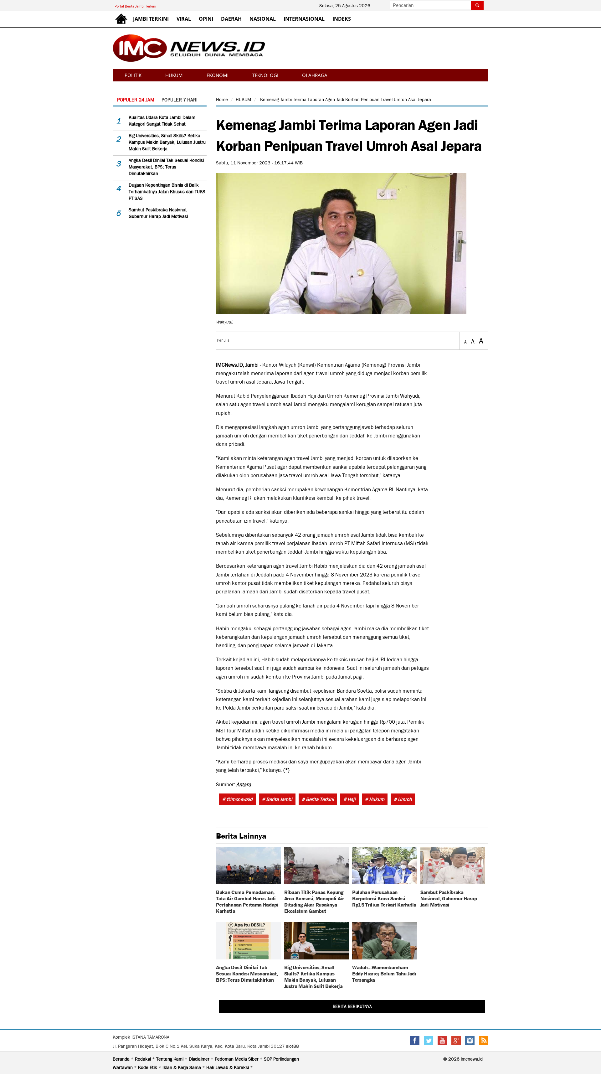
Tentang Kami (170, 1059)
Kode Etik (148, 1067)
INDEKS (341, 18)
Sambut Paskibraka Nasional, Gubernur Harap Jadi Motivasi (448, 897)
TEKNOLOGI (265, 75)
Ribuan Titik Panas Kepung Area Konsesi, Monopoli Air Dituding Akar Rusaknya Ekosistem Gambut (314, 901)
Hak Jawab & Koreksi (228, 1067)
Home (222, 99)
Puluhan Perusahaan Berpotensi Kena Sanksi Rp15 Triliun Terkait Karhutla (384, 897)
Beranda (122, 1059)
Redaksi (143, 1059)
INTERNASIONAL (304, 18)
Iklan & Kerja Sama (182, 1067)
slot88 (292, 1046)
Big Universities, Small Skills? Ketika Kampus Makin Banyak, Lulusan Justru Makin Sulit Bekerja (167, 142)
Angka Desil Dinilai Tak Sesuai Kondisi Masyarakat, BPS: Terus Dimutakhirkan (166, 167)
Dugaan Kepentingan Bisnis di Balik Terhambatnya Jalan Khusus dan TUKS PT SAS (167, 191)
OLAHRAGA (314, 75)
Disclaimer (200, 1059)
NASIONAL (262, 18)
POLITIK (133, 75)
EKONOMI (218, 75)
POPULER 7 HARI (180, 100)
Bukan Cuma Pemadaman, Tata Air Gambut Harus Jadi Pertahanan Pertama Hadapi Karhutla (247, 901)
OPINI (206, 18)
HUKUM (174, 75)
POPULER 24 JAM (135, 100)
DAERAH (231, 18)
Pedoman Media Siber (237, 1059)
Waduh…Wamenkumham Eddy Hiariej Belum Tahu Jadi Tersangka (384, 973)
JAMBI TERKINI (151, 18)
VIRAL (184, 18)
